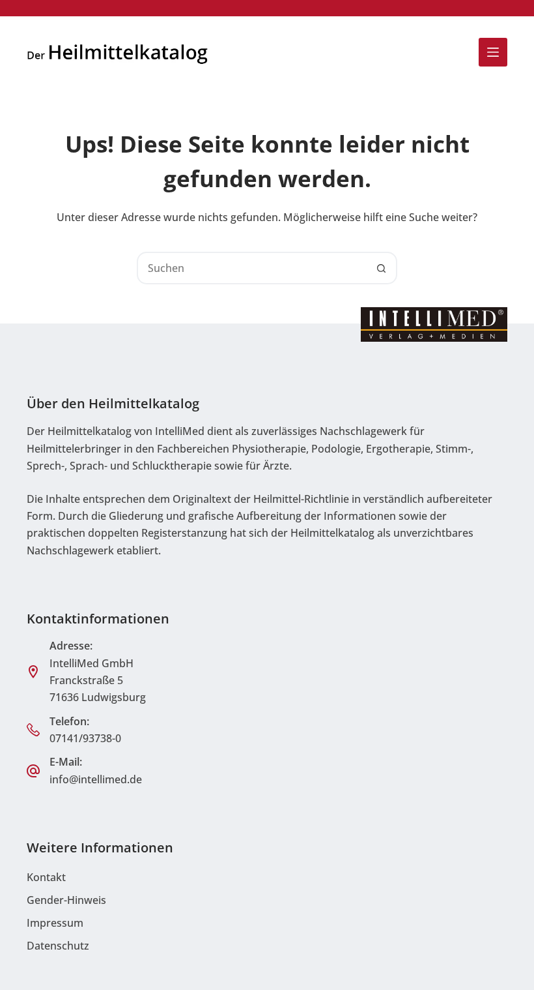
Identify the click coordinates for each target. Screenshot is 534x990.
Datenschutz (58, 945)
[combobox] (252, 268)
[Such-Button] (381, 268)
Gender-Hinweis (66, 900)
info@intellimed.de (95, 779)
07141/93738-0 (85, 738)
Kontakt (46, 877)
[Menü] (493, 52)
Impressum (55, 923)
